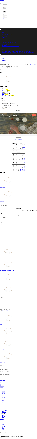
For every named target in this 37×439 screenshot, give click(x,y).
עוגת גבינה (3, 425)
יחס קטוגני (20, 215)
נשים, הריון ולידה (12, 51)
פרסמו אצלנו (1, 382)
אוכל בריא (12, 35)
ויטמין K (24, 162)
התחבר (3, 20)
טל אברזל (1, 67)
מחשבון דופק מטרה (8, 46)
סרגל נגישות (3, 61)
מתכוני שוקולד (3, 397)
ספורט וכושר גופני (16, 51)
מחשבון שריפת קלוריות (13, 46)
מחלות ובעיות (22, 51)
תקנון (0, 384)
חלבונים (24, 145)
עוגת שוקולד (3, 424)
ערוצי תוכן (3, 50)
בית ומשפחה (27, 51)
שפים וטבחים (3, 416)
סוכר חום (3, 94)
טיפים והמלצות (8, 51)
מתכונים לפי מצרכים (18, 35)
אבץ (24, 166)
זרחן (24, 165)
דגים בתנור (3, 431)
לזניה (2, 427)
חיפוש (2, 56)
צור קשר (4, 18)
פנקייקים (3, 428)
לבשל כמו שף (22, 52)
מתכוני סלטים (3, 391)
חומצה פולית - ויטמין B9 (22, 159)
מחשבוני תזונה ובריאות (4, 45)
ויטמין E (24, 161)
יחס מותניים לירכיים (4, 46)
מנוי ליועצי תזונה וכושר (2, 380)
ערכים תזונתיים (11, 42)
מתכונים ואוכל (33, 64)
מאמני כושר (3, 417)
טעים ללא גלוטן (29, 52)
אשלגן (24, 167)
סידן (24, 163)
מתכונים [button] (7, 32)
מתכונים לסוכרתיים (9, 34)
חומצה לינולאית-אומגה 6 (22, 169)
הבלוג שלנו (1, 387)
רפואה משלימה (19, 51)
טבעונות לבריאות (25, 52)
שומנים (24, 147)
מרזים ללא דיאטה (14, 52)
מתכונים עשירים (23, 35)
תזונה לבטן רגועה (18, 52)
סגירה (1, 437)
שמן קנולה (3, 93)
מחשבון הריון (3, 48)
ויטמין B (24, 154)
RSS (0, 388)
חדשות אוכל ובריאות (4, 51)
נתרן (24, 150)
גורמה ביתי (3, 52)
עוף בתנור (3, 429)
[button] (4, 32)
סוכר (2, 90)
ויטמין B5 (24, 157)
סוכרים (23, 146)
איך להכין (30, 51)
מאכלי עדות (9, 35)
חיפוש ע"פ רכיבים (8, 42)
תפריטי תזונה (14, 42)
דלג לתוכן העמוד (2, 0)
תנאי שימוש (3, 384)
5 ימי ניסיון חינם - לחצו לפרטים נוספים (6, 44)
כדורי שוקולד (3, 426)
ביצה (2, 92)
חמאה (2, 89)
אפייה (2, 395)
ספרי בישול (7, 35)
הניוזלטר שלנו (2, 368)
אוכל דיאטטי (14, 35)
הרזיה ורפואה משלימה (6, 52)
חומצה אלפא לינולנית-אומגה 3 (21, 168)
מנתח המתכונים (33, 35)
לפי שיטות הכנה (3, 36)
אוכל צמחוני (3, 394)
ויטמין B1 (24, 155)
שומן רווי (22, 148)
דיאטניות (3, 414)
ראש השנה (3, 58)
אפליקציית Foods (4, 37)
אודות (1, 381)
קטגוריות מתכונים (1, 390)
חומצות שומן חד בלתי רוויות (22, 170)
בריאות (25, 51)
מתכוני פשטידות (3, 392)
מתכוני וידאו (26, 35)
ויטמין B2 (24, 156)
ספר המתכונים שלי (30, 35)
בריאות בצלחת (32, 52)
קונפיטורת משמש (4, 95)
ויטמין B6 (24, 158)
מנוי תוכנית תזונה (2, 386)
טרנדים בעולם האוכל (4, 34)
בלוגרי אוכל (3, 415)
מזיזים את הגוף (10, 52)
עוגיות (30, 64)
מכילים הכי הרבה (4, 42)
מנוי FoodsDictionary (4, 21)
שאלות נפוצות (1, 383)
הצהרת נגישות (1, 385)
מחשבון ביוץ (3, 49)
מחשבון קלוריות (17, 46)
